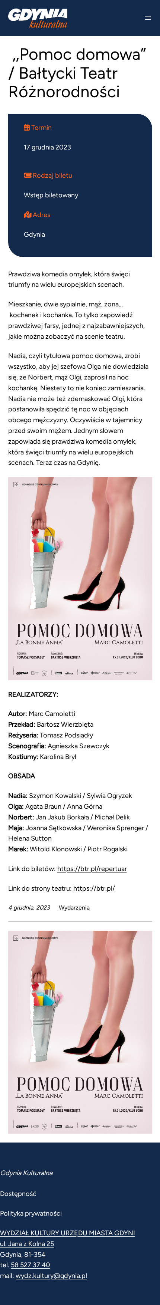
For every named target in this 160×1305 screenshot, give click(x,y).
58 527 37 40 (30, 1265)
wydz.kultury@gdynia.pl (51, 1276)
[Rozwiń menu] (147, 18)
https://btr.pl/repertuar (92, 869)
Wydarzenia (74, 907)
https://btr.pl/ (94, 888)
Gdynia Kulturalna (26, 1173)
